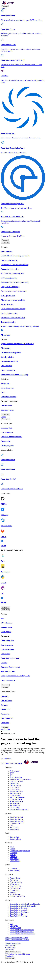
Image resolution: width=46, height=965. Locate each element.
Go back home (6, 758)
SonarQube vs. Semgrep (18, 908)
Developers (5, 419)
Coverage (13, 868)
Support (12, 892)
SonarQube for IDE (17, 821)
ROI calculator (15, 894)
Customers (13, 853)
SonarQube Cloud (16, 817)
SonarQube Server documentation (22, 930)
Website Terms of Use (13, 943)
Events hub (14, 880)
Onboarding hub (15, 888)
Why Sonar (5, 242)
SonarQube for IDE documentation (22, 934)
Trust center (9, 950)
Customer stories (16, 882)
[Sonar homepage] (8, 4)
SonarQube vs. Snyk (17, 914)
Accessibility (14, 859)
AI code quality (15, 785)
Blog (11, 924)
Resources (5, 609)
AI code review (15, 793)
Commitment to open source (20, 851)
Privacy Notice (10, 945)
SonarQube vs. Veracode (18, 910)
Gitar (11, 825)
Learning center (15, 928)
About (12, 847)
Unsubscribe (9, 956)
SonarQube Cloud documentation (21, 932)
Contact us (13, 857)
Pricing (3, 417)
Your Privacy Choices (13, 952)
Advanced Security (16, 823)
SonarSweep (14, 829)
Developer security (16, 781)
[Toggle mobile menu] (23, 731)
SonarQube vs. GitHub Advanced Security (25, 904)
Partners (13, 855)
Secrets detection (16, 777)
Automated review (16, 791)
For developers (15, 803)
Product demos (15, 878)
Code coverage (15, 795)
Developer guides (16, 886)
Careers (12, 849)
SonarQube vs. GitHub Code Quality (23, 906)
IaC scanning (14, 807)
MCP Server (14, 827)
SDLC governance (16, 801)
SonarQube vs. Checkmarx (19, 912)
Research (4, 663)
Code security (15, 771)
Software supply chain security (20, 779)
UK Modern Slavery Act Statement (17, 954)
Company (5, 687)
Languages (14, 926)
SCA (11, 775)
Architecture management (19, 809)
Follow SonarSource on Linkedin (17, 940)
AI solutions (14, 783)
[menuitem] (23, 15)
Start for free (5, 729)
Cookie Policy (10, 947)
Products (5, 6)
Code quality (14, 787)
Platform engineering (17, 797)
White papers (14, 884)
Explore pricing (15, 839)
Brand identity (15, 861)
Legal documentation (17, 896)
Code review (14, 789)
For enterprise (15, 805)
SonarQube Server (16, 819)
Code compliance (16, 799)
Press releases (14, 870)
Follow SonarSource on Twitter (16, 938)
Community (14, 890)
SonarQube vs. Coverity (18, 916)
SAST (12, 773)
